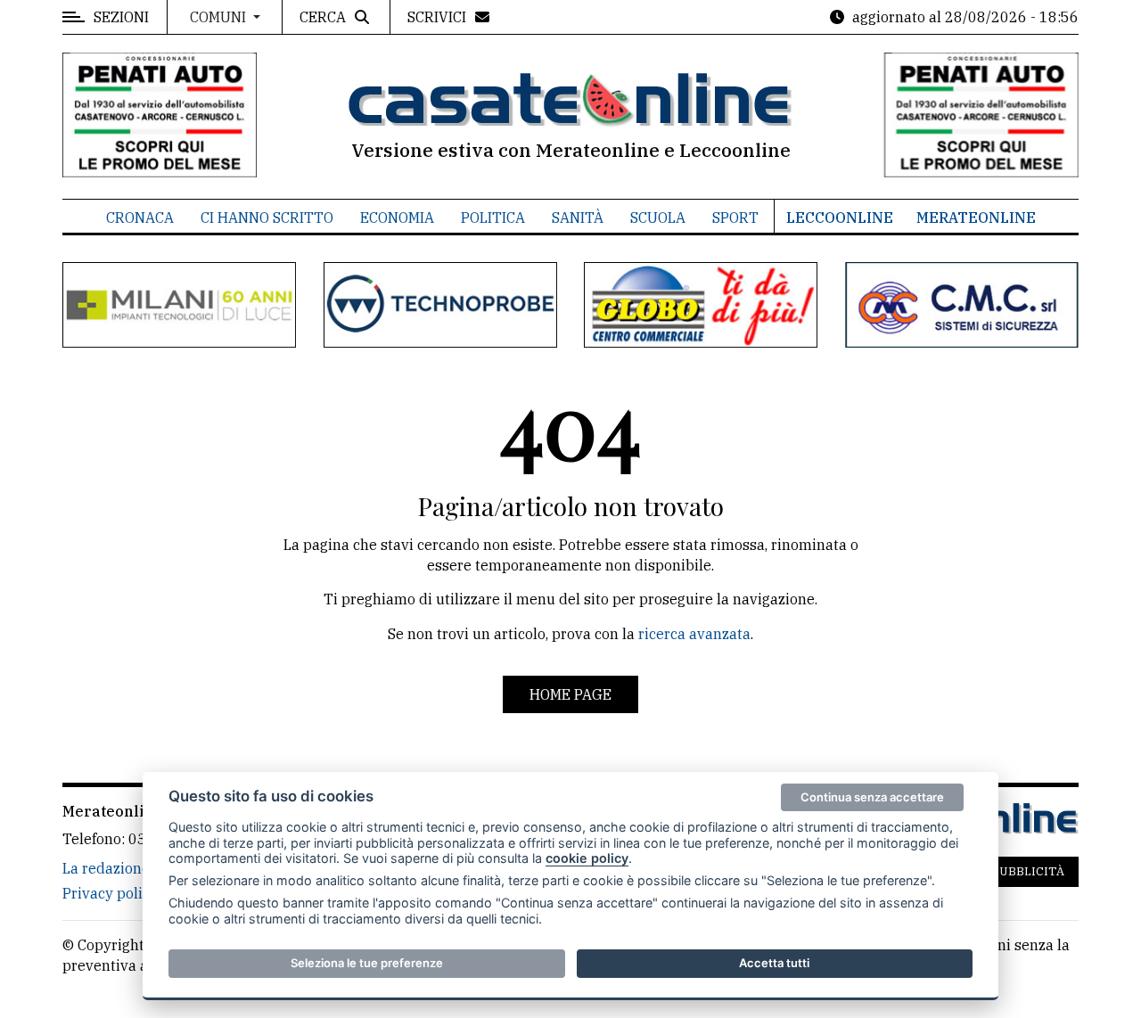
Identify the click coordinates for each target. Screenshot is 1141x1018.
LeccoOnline (839, 217)
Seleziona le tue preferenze (367, 963)
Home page (570, 694)
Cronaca (140, 217)
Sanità (577, 217)
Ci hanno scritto (267, 217)
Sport (735, 217)
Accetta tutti (774, 963)
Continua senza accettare (872, 797)
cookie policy (587, 858)
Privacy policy (110, 893)
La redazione (106, 868)
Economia (397, 217)
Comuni (220, 17)
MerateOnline (976, 217)
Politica (493, 217)
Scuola (657, 217)
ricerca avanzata (694, 634)
